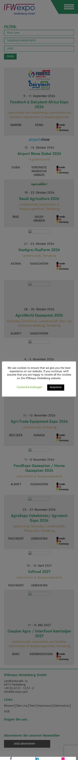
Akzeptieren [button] (56, 387)
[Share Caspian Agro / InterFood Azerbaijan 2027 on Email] (63, 758)
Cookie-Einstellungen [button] (29, 387)
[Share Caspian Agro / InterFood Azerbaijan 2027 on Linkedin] (37, 758)
